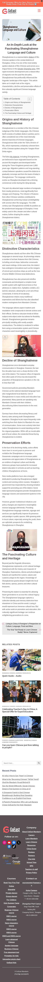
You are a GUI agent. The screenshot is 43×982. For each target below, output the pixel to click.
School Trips (31, 862)
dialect (31, 57)
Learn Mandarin (31, 838)
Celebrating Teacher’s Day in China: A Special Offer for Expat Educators (19, 710)
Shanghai (11, 889)
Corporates (11, 906)
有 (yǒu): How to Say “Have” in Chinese (17, 776)
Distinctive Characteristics (14, 105)
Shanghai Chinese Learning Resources (16, 673)
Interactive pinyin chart (11, 959)
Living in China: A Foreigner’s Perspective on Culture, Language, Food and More (23, 625)
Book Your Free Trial (11, 883)
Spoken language (11, 946)
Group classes (11, 896)
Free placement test (11, 952)
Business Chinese (11, 949)
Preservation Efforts (12, 110)
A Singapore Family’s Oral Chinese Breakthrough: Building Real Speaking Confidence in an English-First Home (17, 795)
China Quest (31, 849)
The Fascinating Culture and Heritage (18, 113)
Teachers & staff (31, 869)
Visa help (31, 859)
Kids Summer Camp (11, 903)
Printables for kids (11, 956)
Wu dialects (14, 157)
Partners (31, 855)
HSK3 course (11, 929)
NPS (31, 866)
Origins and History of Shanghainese (18, 102)
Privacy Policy (31, 873)
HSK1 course (11, 916)
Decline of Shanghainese (13, 108)
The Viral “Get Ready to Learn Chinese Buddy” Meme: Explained (22, 631)
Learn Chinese (31, 842)
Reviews (31, 852)
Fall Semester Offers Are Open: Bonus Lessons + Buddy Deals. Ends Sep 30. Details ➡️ (21, 3)
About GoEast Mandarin (31, 832)
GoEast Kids (11, 963)
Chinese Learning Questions (12, 740)
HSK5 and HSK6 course (11, 936)
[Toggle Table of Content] (28, 99)
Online (11, 886)
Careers (31, 835)
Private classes (11, 893)
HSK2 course (11, 920)
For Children (11, 900)
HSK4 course (11, 932)
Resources (31, 845)
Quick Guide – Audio (11, 676)
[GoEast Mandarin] (9, 11)
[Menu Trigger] (39, 10)
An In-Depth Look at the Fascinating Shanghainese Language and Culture (21, 48)
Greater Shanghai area (26, 69)
